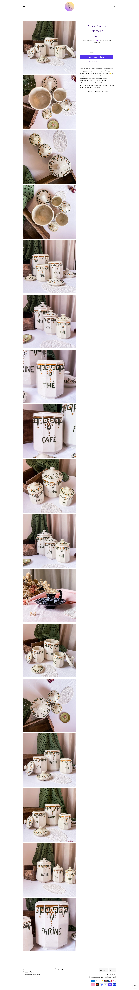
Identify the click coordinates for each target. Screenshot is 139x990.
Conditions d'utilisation (29, 972)
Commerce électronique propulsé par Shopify (102, 977)
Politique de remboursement (31, 975)
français (102, 970)
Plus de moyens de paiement (96, 61)
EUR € (112, 970)
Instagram (60, 969)
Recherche (26, 969)
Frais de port (95, 40)
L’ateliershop (112, 975)
